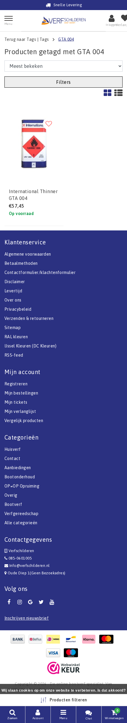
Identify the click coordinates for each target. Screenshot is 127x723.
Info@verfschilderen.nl (29, 565)
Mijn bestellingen (21, 393)
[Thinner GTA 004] (34, 143)
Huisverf (12, 449)
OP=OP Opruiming (21, 486)
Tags (44, 39)
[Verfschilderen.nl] (63, 21)
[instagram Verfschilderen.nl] (19, 602)
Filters (63, 82)
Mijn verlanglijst (20, 411)
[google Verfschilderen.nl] (30, 602)
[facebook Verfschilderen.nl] (8, 602)
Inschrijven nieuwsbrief (26, 618)
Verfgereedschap (21, 513)
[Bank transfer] (19, 639)
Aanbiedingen (17, 467)
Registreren (15, 383)
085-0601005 (19, 558)
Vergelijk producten (23, 420)
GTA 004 (66, 39)
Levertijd (13, 290)
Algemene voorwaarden (27, 254)
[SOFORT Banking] (90, 639)
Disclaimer (14, 281)
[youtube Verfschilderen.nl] (52, 602)
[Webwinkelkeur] (63, 668)
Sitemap (12, 327)
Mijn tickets (15, 402)
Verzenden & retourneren (28, 318)
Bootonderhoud (19, 476)
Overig (10, 495)
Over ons (13, 300)
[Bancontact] (72, 639)
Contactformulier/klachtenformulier (40, 272)
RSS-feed (13, 355)
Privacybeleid (17, 309)
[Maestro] (72, 652)
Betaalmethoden (21, 263)
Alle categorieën (21, 522)
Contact (12, 458)
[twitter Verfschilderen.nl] (41, 602)
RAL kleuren (16, 336)
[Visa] (55, 652)
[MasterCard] (108, 639)
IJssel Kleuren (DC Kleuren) (30, 346)
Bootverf (13, 504)
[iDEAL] (55, 639)
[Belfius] (37, 639)
